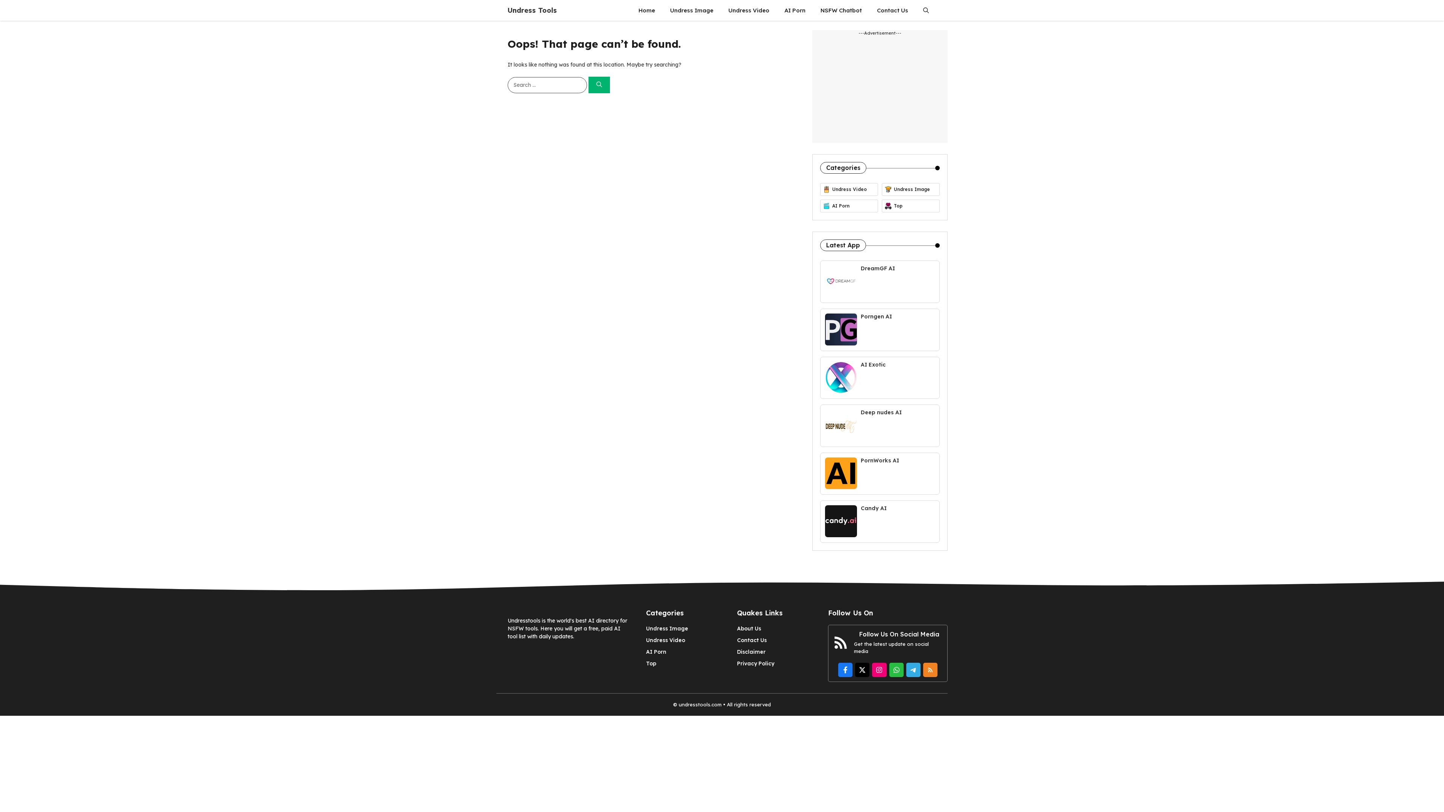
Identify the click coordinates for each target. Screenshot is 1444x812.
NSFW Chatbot (841, 10)
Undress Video (748, 10)
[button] (926, 10)
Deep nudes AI (881, 412)
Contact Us (892, 10)
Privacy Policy (755, 663)
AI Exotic (873, 364)
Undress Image (691, 10)
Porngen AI (876, 316)
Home (647, 10)
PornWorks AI (880, 460)
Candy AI (874, 508)
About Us (749, 628)
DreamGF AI (878, 268)
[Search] (599, 85)
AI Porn (794, 10)
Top (651, 663)
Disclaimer (751, 651)
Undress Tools (532, 10)
